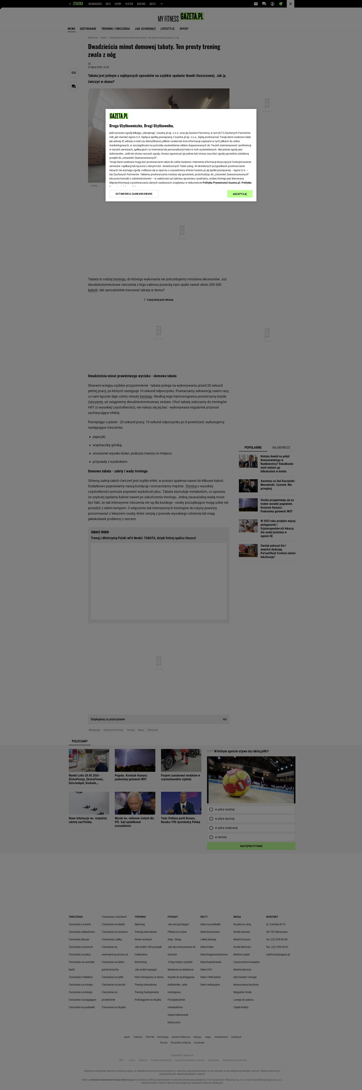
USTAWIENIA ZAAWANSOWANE (134, 193)
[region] (181, 155)
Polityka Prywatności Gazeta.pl (221, 182)
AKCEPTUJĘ (240, 193)
